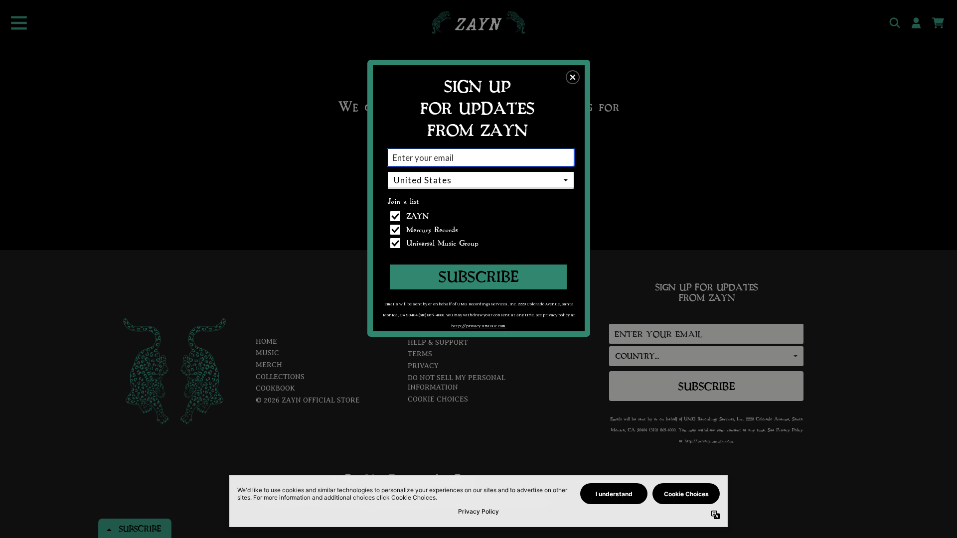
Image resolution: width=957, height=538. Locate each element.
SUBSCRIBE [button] (478, 276)
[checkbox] (482, 216)
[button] (573, 77)
